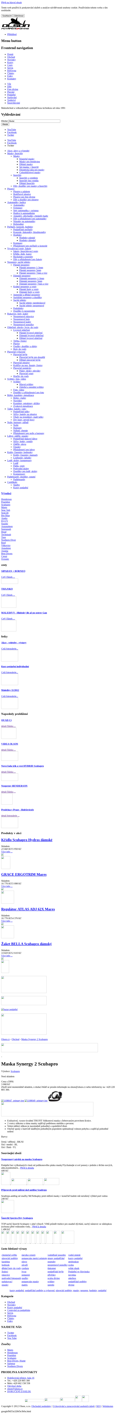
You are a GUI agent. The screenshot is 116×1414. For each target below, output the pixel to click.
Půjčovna (11, 1315)
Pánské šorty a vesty (29, 289)
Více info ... (7, 851)
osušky (25, 1278)
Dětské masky (26, 164)
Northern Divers (15, 1366)
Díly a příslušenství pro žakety (27, 259)
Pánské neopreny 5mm (30, 270)
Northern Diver (8, 540)
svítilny (51, 1281)
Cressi (4, 556)
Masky (16, 156)
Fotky (10, 1321)
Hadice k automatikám (24, 213)
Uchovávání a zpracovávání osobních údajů (74, 1406)
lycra (24, 1271)
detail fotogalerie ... (10, 815)
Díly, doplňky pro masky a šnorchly (30, 186)
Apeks (4, 518)
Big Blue (5, 515)
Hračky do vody (21, 376)
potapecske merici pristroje (34, 1258)
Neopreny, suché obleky (18, 262)
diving (71, 1285)
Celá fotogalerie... (9, 648)
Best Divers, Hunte (16, 1361)
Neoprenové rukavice (23, 316)
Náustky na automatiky (24, 221)
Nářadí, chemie (20, 430)
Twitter (10, 135)
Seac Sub (5, 510)
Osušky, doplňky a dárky (25, 346)
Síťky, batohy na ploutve (25, 414)
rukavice (6, 1275)
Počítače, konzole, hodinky (20, 227)
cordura (25, 1268)
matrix (25, 1285)
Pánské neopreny (21, 265)
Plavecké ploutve (21, 362)
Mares (4, 507)
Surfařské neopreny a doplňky (27, 297)
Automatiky (19, 205)
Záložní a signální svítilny (31, 387)
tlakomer (52, 1268)
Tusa (3, 537)
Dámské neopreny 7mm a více (33, 284)
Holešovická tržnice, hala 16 (20, 1378)
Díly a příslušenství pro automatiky (30, 218)
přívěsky (52, 1275)
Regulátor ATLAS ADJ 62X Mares (28, 909)
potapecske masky (30, 1281)
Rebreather (18, 224)
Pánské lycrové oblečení (30, 332)
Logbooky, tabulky (22, 457)
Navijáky (17, 400)
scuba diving (54, 1278)
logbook (6, 1265)
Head (3, 532)
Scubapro (5, 504)
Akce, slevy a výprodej (18, 150)
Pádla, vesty (19, 466)
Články (10, 1318)
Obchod (15, 1039)
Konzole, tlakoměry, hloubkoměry (29, 232)
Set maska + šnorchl (29, 167)
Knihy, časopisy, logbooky (20, 452)
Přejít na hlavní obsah (11, 2)
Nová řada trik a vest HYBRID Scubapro (22, 766)
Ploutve (10, 188)
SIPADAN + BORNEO (13, 571)
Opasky (17, 447)
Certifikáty (12, 482)
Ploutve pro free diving (24, 197)
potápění (102, 1290)
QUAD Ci (6, 720)
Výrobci (6, 493)
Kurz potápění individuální (15, 666)
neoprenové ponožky (58, 1265)
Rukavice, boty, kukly (17, 313)
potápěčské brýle (56, 1271)
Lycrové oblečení (21, 330)
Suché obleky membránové (32, 303)
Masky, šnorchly (15, 153)
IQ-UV (4, 521)
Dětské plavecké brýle (29, 360)
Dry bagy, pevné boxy (24, 419)
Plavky (16, 343)
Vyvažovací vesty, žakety (19, 248)
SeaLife (5, 513)
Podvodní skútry (21, 468)
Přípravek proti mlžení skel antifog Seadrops (24, 1190)
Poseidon (5, 502)
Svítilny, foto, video (16, 379)
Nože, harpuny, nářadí (17, 422)
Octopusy (18, 207)
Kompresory (19, 474)
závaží (25, 1265)
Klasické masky (26, 159)
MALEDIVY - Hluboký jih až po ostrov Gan (24, 612)
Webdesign (108, 1406)
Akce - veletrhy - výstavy (13, 642)
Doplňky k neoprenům (24, 311)
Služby (16, 485)
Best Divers (6, 553)
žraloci (5, 1271)
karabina (6, 1261)
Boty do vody (19, 349)
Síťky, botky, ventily (23, 441)
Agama (4, 551)
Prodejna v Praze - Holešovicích (17, 809)
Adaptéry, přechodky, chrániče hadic (30, 216)
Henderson (6, 499)
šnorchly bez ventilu (29, 180)
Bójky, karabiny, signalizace (20, 395)
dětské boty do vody (11, 1268)
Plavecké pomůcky (22, 368)
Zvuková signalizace (23, 406)
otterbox (72, 1278)
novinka (72, 1275)
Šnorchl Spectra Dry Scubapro (17, 1218)
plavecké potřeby (10, 1258)
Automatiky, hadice (16, 202)
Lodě (15, 463)
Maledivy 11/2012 (10, 690)
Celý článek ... (8, 577)
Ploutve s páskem (21, 191)
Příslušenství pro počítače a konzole (30, 246)
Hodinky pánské (27, 237)
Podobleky (18, 308)
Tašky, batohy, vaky (16, 409)
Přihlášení (12, 34)
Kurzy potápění (20, 487)
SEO (98, 1406)
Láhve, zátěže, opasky (17, 436)
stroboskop (73, 1261)
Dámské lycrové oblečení (31, 335)
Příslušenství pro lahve (24, 449)
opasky (5, 1285)
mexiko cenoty (29, 1255)
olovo (24, 1261)
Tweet (10, 145)
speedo (51, 1285)
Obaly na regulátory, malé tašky (28, 417)
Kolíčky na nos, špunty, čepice (27, 365)
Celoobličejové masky (29, 172)
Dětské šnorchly (27, 183)
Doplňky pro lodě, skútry (25, 471)
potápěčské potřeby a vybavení (40, 1290)
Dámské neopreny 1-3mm (31, 278)
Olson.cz (5, 1039)
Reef (3, 542)
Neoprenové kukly (22, 322)
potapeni (26, 1275)
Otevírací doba (14, 1386)
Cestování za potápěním (18, 1310)
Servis (10, 1313)
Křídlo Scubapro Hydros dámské (26, 840)
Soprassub (6, 529)
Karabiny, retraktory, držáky (26, 403)
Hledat (4, 121)
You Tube (12, 1338)
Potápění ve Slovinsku (79, 1271)
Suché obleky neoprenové (31, 305)
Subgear (11, 1363)
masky (76, 1290)
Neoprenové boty (21, 319)
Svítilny (17, 381)
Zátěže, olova (19, 444)
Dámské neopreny (22, 275)
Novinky (11, 1305)
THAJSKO (7, 589)
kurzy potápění (75, 1258)
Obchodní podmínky (41, 1406)
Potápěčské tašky (21, 411)
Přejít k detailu (27, 1168)
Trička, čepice (20, 341)
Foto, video (18, 390)
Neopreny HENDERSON (14, 786)
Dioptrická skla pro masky (31, 169)
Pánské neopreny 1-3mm (31, 267)
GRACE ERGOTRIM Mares (24, 874)
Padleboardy (19, 479)
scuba (71, 1265)
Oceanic (5, 559)
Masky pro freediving (29, 161)
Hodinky (17, 235)
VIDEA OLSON (9, 744)
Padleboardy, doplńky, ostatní (21, 476)
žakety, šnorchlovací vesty (25, 251)
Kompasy (18, 243)
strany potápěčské (56, 1258)
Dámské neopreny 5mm (30, 281)
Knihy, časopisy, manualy (25, 455)
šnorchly (17, 175)
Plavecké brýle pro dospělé (32, 357)
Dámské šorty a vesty (29, 292)
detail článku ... (8, 726)
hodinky (93, 1290)
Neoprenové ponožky (23, 324)
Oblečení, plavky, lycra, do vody (22, 327)
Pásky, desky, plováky (29, 370)
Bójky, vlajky (19, 398)
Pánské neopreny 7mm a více (33, 273)
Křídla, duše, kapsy (22, 254)
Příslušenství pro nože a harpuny (28, 433)
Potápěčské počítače (22, 229)
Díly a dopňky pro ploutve (26, 199)
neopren (84, 1290)
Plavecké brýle (20, 354)
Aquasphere (7, 526)
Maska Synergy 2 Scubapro (34, 1039)
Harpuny (17, 428)
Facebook (12, 132)
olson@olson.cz (15, 1388)
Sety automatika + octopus (26, 210)
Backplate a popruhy (23, 256)
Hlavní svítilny (26, 384)
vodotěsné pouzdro (57, 1255)
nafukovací (7, 1281)
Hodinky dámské (27, 240)
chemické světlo (9, 1255)
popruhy (52, 1261)
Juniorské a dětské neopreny (26, 294)
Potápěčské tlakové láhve (25, 438)
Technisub (6, 534)
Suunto (4, 523)
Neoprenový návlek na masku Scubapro (21, 1159)
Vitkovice (5, 545)
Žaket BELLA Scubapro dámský (26, 944)
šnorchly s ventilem (28, 178)
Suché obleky (19, 300)
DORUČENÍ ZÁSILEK (19, 1391)
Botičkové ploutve (22, 194)
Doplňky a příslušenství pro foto (28, 392)
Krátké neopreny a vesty (25, 286)
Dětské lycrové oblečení (30, 338)
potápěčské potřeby (77, 1281)
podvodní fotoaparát (11, 1278)
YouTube (11, 129)
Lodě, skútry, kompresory (19, 460)
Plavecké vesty (26, 373)
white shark (73, 1268)
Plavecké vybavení (16, 351)
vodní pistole (74, 1255)
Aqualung (6, 548)
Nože (15, 425)
